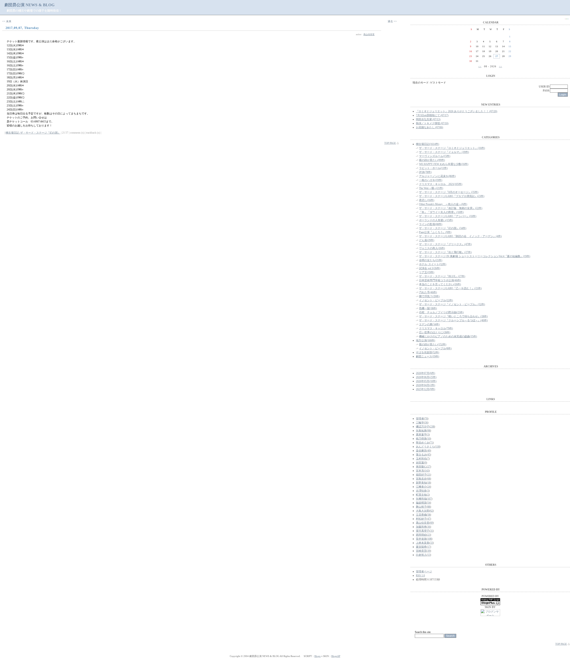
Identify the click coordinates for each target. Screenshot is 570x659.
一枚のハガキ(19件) (430, 180)
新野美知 (421, 482)
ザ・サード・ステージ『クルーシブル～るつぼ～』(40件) (453, 320)
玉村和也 (421, 458)
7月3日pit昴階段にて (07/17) (432, 115)
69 (431, 522)
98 (429, 430)
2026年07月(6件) (425, 373)
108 (430, 538)
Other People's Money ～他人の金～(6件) (443, 204)
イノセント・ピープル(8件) (435, 348)
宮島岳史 (421, 478)
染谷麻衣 (421, 450)
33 (431, 542)
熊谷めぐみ (422, 442)
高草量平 (421, 434)
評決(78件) (425, 172)
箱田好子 (421, 474)
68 (429, 478)
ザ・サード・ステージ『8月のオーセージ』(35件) (448, 192)
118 (438, 446)
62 (431, 510)
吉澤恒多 (421, 490)
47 (429, 518)
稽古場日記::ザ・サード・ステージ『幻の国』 (33, 132)
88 (429, 506)
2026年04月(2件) (425, 385)
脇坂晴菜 (421, 502)
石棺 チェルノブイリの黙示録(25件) (441, 312)
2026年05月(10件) (426, 381)
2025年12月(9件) (425, 389)
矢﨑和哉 (421, 498)
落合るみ (421, 454)
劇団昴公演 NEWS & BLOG (29, 5)
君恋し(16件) (426, 200)
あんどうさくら (425, 446)
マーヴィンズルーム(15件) (434, 156)
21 (429, 474)
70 (426, 418)
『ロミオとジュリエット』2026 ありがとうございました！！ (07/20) (456, 111)
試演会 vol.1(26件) (429, 268)
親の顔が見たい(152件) (432, 344)
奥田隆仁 (421, 466)
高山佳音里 (369, 34)
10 (429, 438)
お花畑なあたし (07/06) (429, 127)
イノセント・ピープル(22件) (436, 300)
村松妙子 (421, 518)
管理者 (420, 418)
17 (429, 546)
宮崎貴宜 (421, 550)
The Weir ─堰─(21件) (431, 188)
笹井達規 (421, 538)
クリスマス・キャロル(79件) (436, 328)
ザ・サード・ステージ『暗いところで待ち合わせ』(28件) (453, 316)
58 (429, 514)
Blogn (317, 656)
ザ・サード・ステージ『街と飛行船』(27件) (445, 252)
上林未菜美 (422, 542)
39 (429, 550)
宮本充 (420, 470)
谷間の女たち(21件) (430, 260)
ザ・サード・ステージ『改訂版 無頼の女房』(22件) (450, 208)
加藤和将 (421, 526)
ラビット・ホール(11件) (433, 168)
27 (429, 466)
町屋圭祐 (421, 494)
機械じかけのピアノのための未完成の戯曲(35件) (448, 336)
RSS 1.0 (420, 575)
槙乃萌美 (421, 438)
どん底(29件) (426, 240)
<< (479, 66)
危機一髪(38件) (428, 308)
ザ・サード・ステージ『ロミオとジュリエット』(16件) (452, 148)
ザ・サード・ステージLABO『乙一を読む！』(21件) (450, 288)
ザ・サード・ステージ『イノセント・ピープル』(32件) (452, 304)
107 (430, 498)
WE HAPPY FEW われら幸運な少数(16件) (443, 164)
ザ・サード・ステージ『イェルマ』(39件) (444, 152)
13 (429, 554)
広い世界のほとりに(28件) (434, 332)
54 (429, 502)
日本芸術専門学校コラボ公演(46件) (440, 280)
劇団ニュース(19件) (427, 356)
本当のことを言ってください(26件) (440, 284)
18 (429, 482)
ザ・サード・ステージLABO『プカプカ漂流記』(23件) (451, 196)
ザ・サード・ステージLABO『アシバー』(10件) (447, 216)
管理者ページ (424, 571)
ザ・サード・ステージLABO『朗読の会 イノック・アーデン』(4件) (460, 236)
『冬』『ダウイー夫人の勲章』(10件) (441, 212)
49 (429, 450)
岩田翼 (420, 462)
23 (429, 534)
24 (429, 486)
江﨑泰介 (421, 486)
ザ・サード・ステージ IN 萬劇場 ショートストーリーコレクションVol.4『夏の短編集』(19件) (474, 256)
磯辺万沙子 (422, 426)
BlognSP (335, 656)
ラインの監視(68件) (430, 224)
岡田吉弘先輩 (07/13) (428, 119)
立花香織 (421, 514)
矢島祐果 (421, 430)
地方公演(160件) (425, 340)
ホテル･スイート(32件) (432, 264)
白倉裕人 (421, 554)
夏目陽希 (421, 546)
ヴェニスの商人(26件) (432, 248)
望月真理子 (422, 530)
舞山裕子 (421, 506)
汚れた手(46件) (428, 292)
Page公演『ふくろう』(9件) (435, 232)
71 (431, 442)
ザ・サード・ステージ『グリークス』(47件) (445, 244)
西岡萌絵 (421, 534)
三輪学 (420, 422)
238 (432, 426)
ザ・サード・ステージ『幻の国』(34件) (442, 228)
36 (426, 422)
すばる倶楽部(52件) (427, 352)
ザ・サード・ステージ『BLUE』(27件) (442, 276)
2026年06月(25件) (426, 377)
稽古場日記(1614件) (427, 144)
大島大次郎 (422, 510)
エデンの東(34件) (429, 324)
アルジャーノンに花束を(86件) (437, 176)
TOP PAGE (390, 143)
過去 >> (392, 21)
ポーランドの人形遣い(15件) (436, 220)
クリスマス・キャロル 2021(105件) (440, 184)
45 (429, 454)
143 (427, 470)
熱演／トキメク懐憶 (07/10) (432, 123)
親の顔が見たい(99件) (432, 160)
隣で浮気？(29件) (429, 296)
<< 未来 (6, 21)
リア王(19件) (426, 272)
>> (500, 66)
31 (431, 530)
